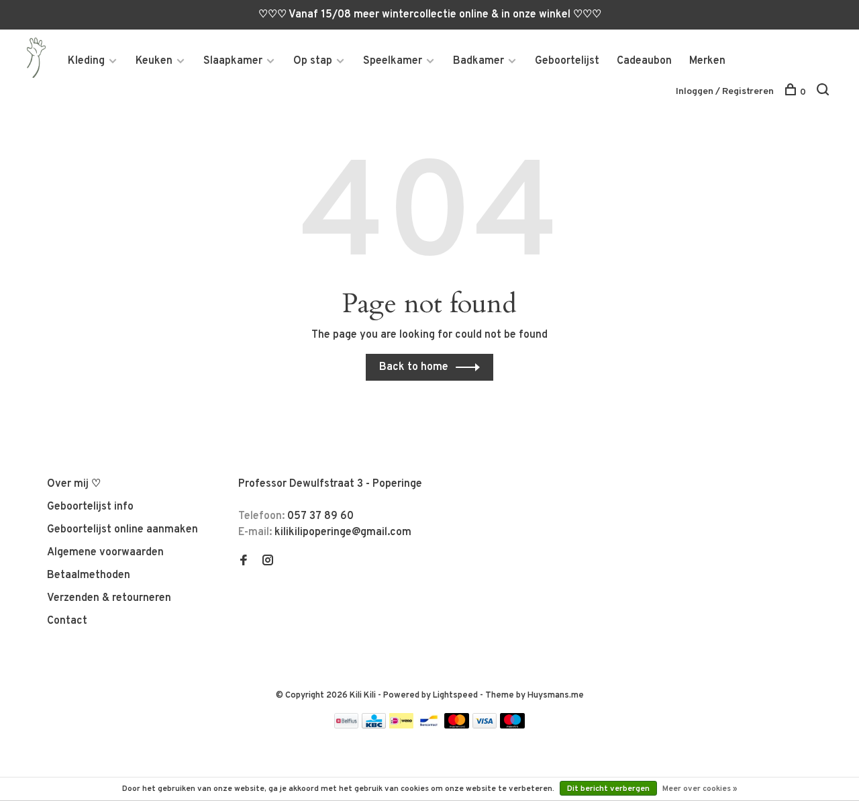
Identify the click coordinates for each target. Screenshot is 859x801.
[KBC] (374, 726)
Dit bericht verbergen (608, 789)
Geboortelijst (567, 61)
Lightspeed (455, 695)
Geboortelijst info (90, 507)
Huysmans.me (555, 695)
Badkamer (478, 61)
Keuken (154, 61)
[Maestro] (512, 726)
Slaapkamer (232, 61)
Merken (707, 61)
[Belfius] (346, 726)
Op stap (312, 61)
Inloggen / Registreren (725, 91)
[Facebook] (243, 562)
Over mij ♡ (74, 484)
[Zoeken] (824, 92)
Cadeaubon (644, 61)
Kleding (86, 61)
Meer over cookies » (700, 789)
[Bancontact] (429, 726)
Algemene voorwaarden (105, 552)
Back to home (413, 367)
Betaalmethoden (88, 575)
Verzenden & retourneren (109, 598)
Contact (67, 621)
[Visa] (484, 726)
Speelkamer (392, 61)
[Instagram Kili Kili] (267, 562)
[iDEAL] (401, 726)
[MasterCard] (456, 726)
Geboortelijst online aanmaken (122, 529)
